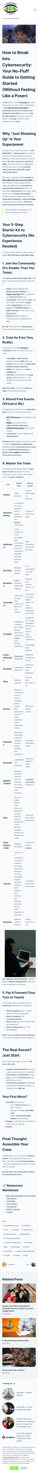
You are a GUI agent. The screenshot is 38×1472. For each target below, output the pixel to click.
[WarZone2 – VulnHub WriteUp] (8, 1394)
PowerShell (18, 656)
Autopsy (6, 495)
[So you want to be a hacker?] (19, 1357)
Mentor (9, 377)
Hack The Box (11, 1204)
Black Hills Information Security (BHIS (17, 180)
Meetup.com (11, 313)
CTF (22, 361)
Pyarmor (6, 709)
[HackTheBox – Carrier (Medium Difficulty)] (8, 1408)
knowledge (15, 1247)
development (25, 1234)
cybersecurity (12, 108)
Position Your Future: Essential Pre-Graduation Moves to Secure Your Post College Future (17, 1308)
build (14, 119)
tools (33, 199)
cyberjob (15, 1230)
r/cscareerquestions (13, 1019)
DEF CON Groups (13, 417)
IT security (23, 102)
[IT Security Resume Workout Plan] (19, 1327)
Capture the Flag (13, 294)
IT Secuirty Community (11, 1238)
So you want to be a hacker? (13, 1370)
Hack (30, 300)
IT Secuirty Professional (12, 1242)
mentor (26, 1247)
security (17, 522)
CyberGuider (11, 300)
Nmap (5, 681)
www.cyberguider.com (10, 1457)
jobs (8, 1077)
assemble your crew (10, 1225)
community (22, 108)
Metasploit (7, 669)
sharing (17, 1255)
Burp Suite (7, 570)
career (17, 121)
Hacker (28, 302)
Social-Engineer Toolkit (6, 845)
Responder (7, 763)
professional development (25, 1251)
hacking (28, 848)
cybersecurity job (9, 1234)
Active (16, 580)
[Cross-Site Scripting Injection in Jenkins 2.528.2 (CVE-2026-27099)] (8, 1437)
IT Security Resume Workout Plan (15, 1341)
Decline (23, 1468)
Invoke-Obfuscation (7, 657)
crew (5, 1230)
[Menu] (35, 10)
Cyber (30, 375)
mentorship (7, 1251)
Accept (14, 1468)
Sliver (5, 818)
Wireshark (7, 922)
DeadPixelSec (17, 305)
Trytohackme (11, 1207)
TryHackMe (10, 1201)
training (23, 348)
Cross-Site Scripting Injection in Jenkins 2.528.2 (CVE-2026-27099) (24, 1437)
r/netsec (9, 1212)
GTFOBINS (7, 634)
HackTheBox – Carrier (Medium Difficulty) (25, 1408)
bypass (17, 638)
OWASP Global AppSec (15, 428)
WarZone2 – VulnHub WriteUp (24, 1394)
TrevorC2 (7, 884)
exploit (16, 452)
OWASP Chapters (13, 1209)
